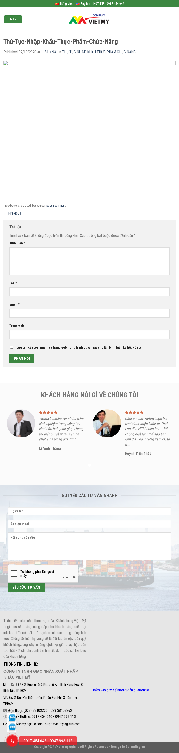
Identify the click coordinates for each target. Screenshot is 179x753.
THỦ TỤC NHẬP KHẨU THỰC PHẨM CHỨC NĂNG (99, 52)
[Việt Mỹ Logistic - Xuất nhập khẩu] (89, 19)
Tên (13, 283)
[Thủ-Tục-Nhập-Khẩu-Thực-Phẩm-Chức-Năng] (89, 128)
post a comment (55, 205)
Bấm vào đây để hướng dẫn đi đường (120, 690)
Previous (12, 213)
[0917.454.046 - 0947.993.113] (12, 740)
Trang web (16, 326)
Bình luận (17, 243)
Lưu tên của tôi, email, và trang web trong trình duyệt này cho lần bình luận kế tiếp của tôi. (80, 348)
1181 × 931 (49, 52)
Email (14, 304)
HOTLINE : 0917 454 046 (108, 4)
